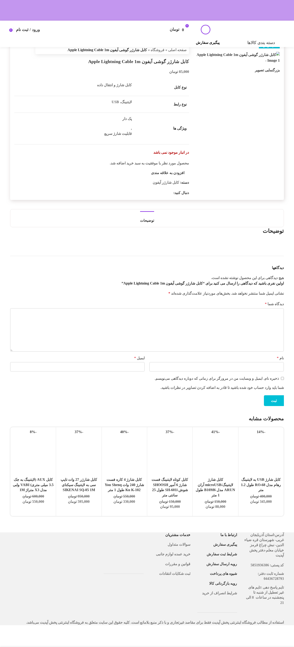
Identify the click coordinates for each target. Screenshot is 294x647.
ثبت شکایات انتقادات (174, 573)
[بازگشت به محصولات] (22, 50)
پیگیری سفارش (208, 42)
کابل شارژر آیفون (166, 182)
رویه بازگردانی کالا (223, 583)
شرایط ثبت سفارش (222, 554)
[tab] (147, 218)
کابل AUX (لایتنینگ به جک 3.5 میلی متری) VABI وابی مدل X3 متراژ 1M (33, 485)
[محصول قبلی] (28, 50)
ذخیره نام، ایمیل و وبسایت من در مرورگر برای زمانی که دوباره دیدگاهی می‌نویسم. (217, 378)
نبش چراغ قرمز (262, 545)
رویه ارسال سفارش (221, 564)
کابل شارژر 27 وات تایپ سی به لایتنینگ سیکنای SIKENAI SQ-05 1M (79, 485)
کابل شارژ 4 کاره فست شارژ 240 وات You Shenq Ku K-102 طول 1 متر (124, 485)
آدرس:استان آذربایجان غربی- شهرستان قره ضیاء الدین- (264, 540)
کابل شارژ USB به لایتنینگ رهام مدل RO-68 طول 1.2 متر (261, 485)
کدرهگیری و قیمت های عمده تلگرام (43, 8)
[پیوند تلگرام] (159, 193)
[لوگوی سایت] (249, 29)
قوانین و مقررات (177, 564)
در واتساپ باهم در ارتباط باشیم (246, 8)
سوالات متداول (179, 544)
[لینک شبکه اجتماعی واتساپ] (165, 193)
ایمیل (139, 358)
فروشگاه (157, 50)
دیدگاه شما (274, 304)
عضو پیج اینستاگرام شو (142, 8)
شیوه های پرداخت (223, 573)
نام (280, 358)
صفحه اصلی (177, 50)
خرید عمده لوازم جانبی (172, 554)
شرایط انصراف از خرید (219, 593)
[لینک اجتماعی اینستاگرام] (170, 193)
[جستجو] (205, 29)
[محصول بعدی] (17, 50)
